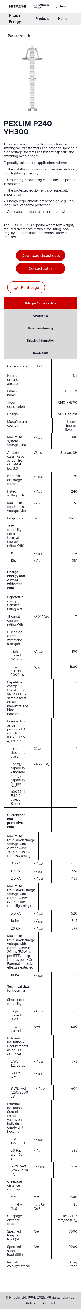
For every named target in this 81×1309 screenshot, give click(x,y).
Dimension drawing (40, 328)
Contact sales (40, 268)
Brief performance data (40, 303)
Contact (49, 1303)
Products (42, 19)
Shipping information (40, 340)
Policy (30, 1303)
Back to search (18, 36)
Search (63, 6)
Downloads (40, 353)
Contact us (43, 6)
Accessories (40, 315)
